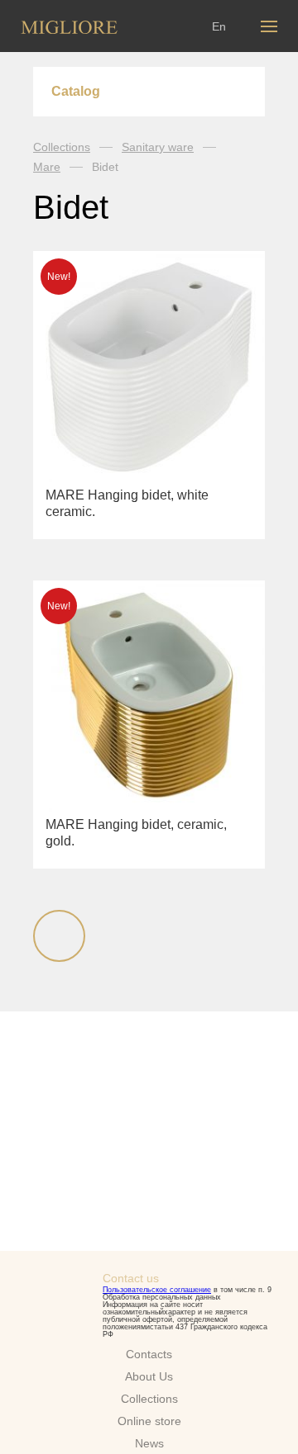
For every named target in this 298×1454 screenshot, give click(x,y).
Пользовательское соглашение (157, 1290)
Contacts (149, 1354)
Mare (46, 167)
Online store (149, 1421)
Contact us (131, 1278)
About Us (149, 1376)
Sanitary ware (158, 147)
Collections (61, 147)
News (149, 1443)
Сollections (149, 1398)
